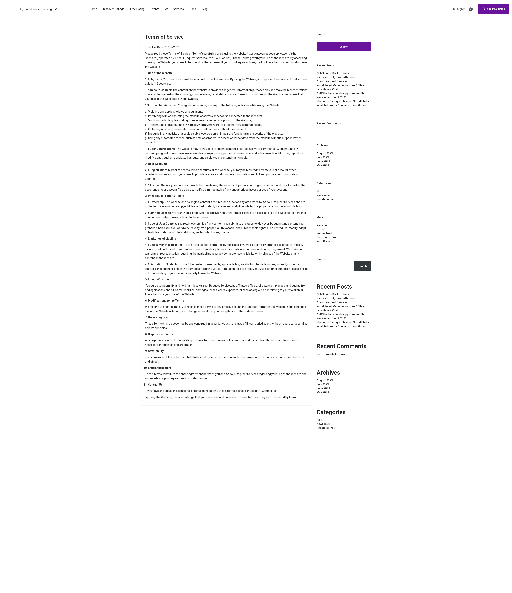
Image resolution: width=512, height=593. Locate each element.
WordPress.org (326, 241)
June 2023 (323, 161)
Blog (205, 9)
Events (155, 9)
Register (322, 225)
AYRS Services (174, 9)
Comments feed (327, 237)
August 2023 (325, 153)
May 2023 (323, 165)
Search (321, 259)
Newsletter (323, 195)
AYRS (10, 9)
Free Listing (137, 9)
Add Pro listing (496, 8)
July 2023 (323, 157)
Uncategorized (326, 199)
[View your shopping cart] (471, 9)
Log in (320, 229)
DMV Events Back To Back (333, 73)
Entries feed (324, 233)
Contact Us (269, 390)
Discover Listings (113, 9)
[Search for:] (344, 36)
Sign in (461, 9)
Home (93, 9)
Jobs (193, 9)
